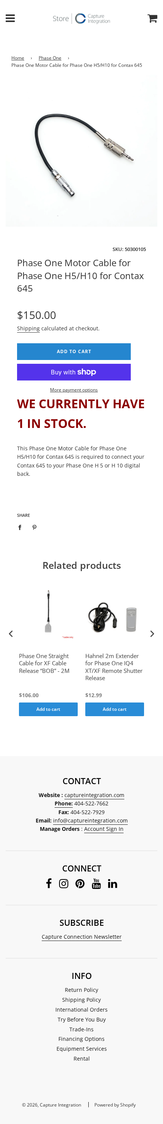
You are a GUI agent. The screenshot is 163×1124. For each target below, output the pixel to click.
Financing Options (81, 1038)
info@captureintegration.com (90, 820)
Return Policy (81, 989)
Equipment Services (81, 1048)
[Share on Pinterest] (34, 527)
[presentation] (11, 634)
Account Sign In (104, 828)
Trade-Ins (81, 1029)
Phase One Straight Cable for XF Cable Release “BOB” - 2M (44, 663)
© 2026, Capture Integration (51, 1105)
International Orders (81, 1009)
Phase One (50, 58)
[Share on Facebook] (22, 527)
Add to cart (48, 709)
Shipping (28, 328)
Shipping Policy (81, 999)
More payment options (74, 390)
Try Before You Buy (82, 1019)
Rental (82, 1058)
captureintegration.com (94, 795)
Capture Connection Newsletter (82, 936)
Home (17, 58)
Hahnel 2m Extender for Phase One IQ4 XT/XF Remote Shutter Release (114, 667)
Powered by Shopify (115, 1105)
